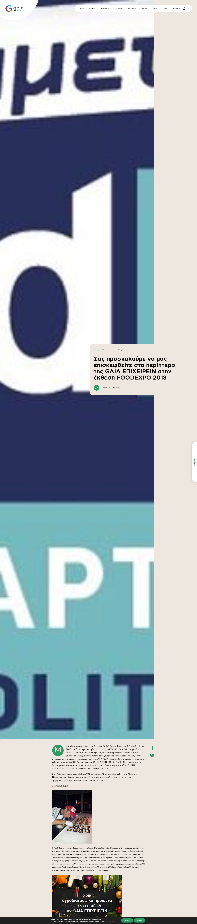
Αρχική (82, 8)
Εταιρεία (92, 8)
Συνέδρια (144, 8)
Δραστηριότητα (105, 8)
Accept (127, 920)
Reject (139, 920)
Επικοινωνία (176, 8)
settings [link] (112, 921)
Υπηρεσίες (119, 8)
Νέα (165, 8)
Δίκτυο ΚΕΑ (132, 8)
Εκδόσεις (155, 8)
